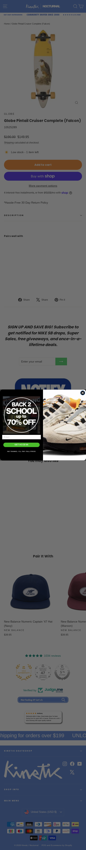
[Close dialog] (82, 393)
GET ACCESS (21, 445)
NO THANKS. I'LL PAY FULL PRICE (21, 451)
